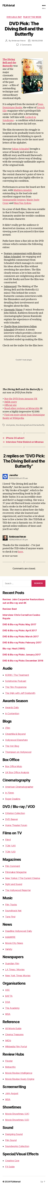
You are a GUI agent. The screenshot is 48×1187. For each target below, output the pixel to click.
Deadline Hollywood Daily (18, 931)
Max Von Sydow (22, 203)
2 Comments (25, 45)
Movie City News (14, 943)
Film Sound (11, 1140)
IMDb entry (10, 402)
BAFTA (9, 996)
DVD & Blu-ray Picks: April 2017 (20, 630)
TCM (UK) (10, 845)
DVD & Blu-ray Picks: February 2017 (22, 642)
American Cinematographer (19, 786)
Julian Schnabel (20, 148)
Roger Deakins (12, 798)
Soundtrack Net (13, 910)
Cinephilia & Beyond (15, 734)
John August (11, 1093)
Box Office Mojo (13, 766)
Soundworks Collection (17, 1146)
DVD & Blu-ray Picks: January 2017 (22, 654)
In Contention (12, 713)
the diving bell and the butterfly (30, 425)
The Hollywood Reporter (18, 890)
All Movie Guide (13, 1028)
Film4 (8, 839)
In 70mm (9, 792)
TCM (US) (10, 851)
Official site (10, 405)
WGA (7, 1014)
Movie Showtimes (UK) (17, 1113)
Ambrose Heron (19, 40)
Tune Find (10, 916)
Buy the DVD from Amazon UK (20, 398)
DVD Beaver (11, 819)
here (20, 551)
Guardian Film (12, 963)
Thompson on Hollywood (18, 752)
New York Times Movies (17, 975)
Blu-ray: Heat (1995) (14, 648)
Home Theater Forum (16, 825)
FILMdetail (9, 5)
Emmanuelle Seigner (14, 199)
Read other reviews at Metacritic (22, 408)
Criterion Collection (15, 813)
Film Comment (12, 866)
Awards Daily (12, 707)
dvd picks (10, 425)
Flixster (9, 1061)
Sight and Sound (13, 884)
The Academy (12, 1008)
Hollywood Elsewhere (16, 740)
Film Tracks (11, 904)
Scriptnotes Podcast (15, 681)
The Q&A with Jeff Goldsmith (20, 693)
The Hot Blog (12, 746)
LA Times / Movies (14, 969)
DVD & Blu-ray (14, 17)
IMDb (8, 1040)
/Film (7, 728)
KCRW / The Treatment (17, 675)
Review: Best (10, 609)
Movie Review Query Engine (19, 1079)
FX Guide (10, 1166)
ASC (7, 990)
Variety (8, 949)
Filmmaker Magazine (15, 872)
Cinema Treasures (14, 1034)
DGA (7, 1002)
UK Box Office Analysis (17, 772)
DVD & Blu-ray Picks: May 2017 (19, 624)
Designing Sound (14, 1134)
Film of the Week (32, 17)
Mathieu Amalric (23, 190)
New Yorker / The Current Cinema (22, 878)
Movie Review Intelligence (18, 1073)
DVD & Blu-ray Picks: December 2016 (23, 660)
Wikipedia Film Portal (16, 1046)
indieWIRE (10, 937)
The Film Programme (15, 687)
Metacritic (10, 1067)
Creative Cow (12, 1160)
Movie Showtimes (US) (17, 1119)
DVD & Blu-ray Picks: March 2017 (21, 636)
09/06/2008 (37, 40)
